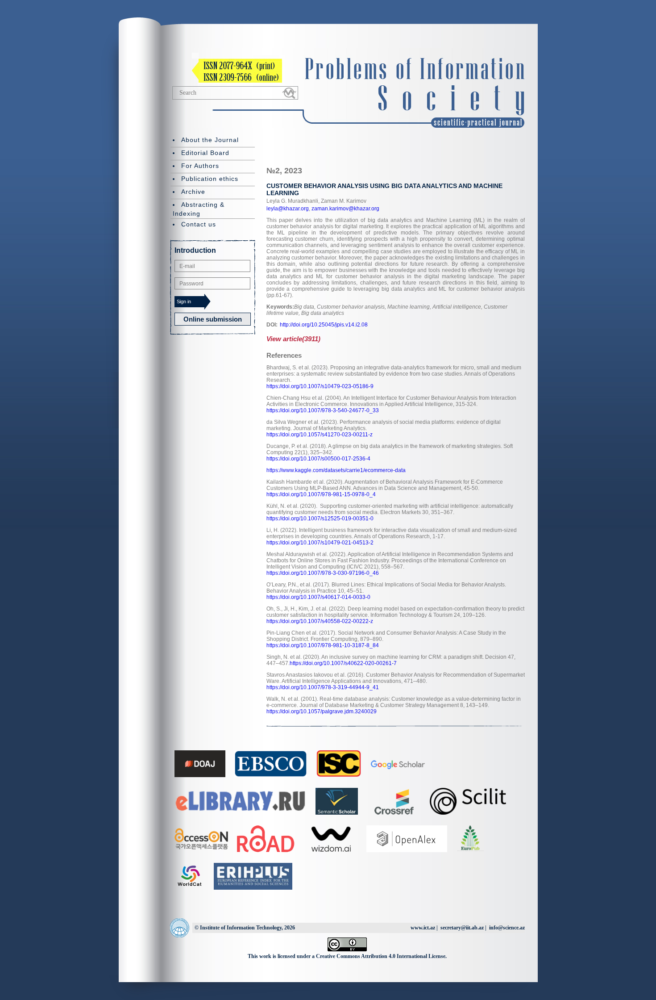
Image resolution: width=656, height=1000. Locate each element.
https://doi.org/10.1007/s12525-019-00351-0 (320, 518)
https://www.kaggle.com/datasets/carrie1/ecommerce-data (336, 470)
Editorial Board (205, 152)
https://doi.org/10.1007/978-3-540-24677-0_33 (322, 410)
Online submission (212, 319)
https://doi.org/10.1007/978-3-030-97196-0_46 (322, 573)
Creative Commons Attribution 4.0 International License (380, 956)
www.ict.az (423, 928)
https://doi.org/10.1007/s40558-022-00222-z (319, 621)
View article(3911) (293, 339)
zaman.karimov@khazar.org (344, 208)
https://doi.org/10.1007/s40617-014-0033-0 (318, 597)
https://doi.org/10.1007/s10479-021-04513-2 (320, 543)
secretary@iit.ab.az (462, 928)
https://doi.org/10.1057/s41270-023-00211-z (319, 434)
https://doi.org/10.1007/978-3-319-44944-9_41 (322, 687)
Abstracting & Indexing (198, 209)
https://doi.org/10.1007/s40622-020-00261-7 (343, 663)
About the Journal (210, 139)
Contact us (198, 224)
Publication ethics (209, 178)
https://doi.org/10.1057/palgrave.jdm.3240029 (321, 711)
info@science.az (507, 928)
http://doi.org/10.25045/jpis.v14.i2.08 (324, 325)
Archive (193, 191)
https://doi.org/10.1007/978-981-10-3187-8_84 (322, 645)
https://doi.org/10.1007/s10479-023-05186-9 (320, 386)
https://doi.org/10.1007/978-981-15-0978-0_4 (321, 494)
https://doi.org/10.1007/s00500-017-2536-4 (318, 459)
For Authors (200, 165)
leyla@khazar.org (287, 208)
